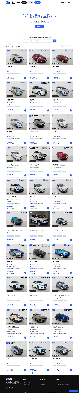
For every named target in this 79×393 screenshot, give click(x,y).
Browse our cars (39, 26)
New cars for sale (27, 381)
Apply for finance (43, 381)
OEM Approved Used (27, 382)
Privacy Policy (59, 381)
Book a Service (63, 2)
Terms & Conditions (60, 385)
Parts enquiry (43, 382)
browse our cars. (45, 22)
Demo (53, 2)
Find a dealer (43, 385)
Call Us (14, 71)
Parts (57, 2)
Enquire (9, 71)
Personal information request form (63, 384)
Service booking (43, 384)
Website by (50, 392)
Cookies (58, 382)
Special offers (26, 384)
